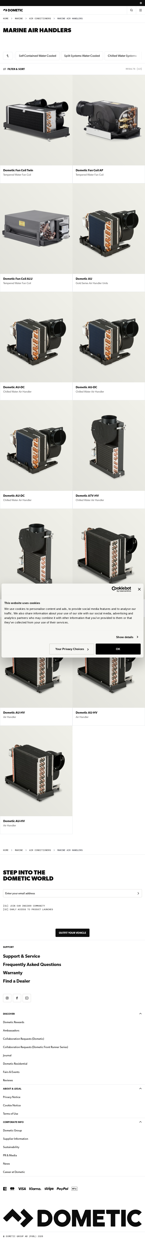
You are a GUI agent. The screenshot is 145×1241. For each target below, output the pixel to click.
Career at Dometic (26, 1172)
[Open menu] (140, 10)
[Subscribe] (138, 893)
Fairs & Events (11, 1072)
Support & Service (21, 956)
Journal (7, 1055)
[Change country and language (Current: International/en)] (141, 3)
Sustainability (11, 1147)
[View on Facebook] (17, 998)
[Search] (131, 10)
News (18, 1163)
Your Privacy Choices (69, 649)
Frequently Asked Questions (32, 964)
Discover (9, 1013)
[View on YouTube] (27, 998)
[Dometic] (13, 10)
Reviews (8, 1080)
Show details (124, 637)
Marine (19, 19)
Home (5, 19)
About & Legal (12, 1088)
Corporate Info (13, 1122)
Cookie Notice (12, 1105)
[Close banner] (139, 589)
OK (118, 649)
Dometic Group (24, 1130)
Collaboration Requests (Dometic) (23, 1038)
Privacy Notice (11, 1097)
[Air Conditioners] (7, 56)
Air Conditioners (40, 19)
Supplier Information (15, 1138)
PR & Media (22, 1155)
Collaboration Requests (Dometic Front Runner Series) (35, 1047)
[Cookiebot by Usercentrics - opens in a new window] (114, 589)
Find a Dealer (16, 981)
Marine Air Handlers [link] (70, 19)
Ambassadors (11, 1030)
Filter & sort (16, 69)
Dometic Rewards (13, 1022)
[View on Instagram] (7, 998)
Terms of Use (10, 1113)
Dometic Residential (27, 1063)
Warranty (12, 972)
